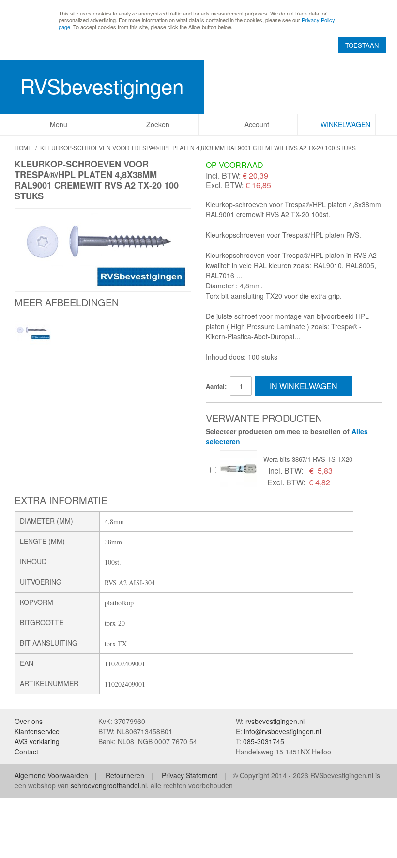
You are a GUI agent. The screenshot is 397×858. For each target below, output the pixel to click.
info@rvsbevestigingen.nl (282, 731)
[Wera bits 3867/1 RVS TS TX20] (238, 468)
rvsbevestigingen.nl (275, 721)
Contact (26, 751)
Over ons (29, 721)
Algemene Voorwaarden (51, 775)
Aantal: (216, 386)
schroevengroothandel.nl (109, 785)
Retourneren (125, 775)
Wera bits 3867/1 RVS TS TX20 (307, 459)
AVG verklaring (37, 741)
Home (23, 147)
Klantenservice (37, 731)
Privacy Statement (189, 775)
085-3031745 (263, 741)
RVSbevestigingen (101, 85)
